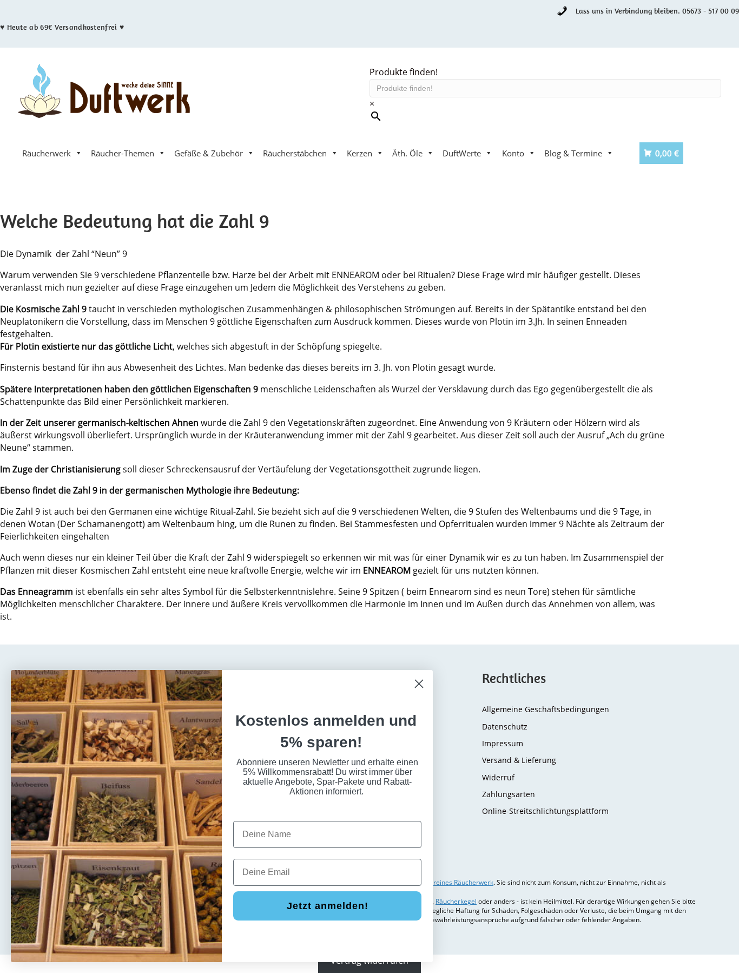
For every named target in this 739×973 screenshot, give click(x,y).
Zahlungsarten (508, 794)
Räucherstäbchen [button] (295, 153)
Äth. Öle (407, 153)
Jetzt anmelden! (327, 905)
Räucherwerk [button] (46, 153)
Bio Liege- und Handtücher (72, 174)
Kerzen (359, 153)
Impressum (502, 743)
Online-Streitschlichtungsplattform (545, 811)
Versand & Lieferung (519, 760)
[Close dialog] (419, 683)
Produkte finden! (404, 72)
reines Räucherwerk (463, 882)
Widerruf (498, 777)
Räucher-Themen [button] (122, 153)
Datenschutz (504, 726)
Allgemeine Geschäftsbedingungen (545, 709)
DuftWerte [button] (462, 153)
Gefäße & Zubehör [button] (208, 153)
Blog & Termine (573, 153)
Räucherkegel (456, 901)
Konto (513, 153)
